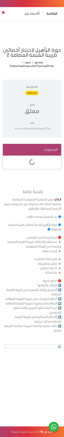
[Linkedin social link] (27, 3)
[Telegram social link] (22, 3)
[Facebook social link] (41, 3)
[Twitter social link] (36, 3)
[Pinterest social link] (32, 3)
